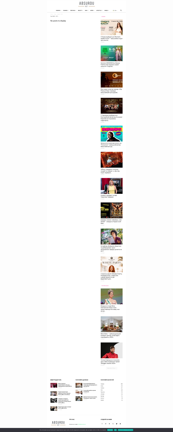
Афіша (106, 10)
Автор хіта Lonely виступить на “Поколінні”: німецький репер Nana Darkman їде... (111, 144)
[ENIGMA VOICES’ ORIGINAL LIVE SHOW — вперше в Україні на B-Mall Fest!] (112, 210)
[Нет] (171, 430)
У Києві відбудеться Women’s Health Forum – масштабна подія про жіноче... (111, 38)
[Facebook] (102, 423)
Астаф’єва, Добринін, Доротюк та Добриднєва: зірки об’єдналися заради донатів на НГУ (111, 248)
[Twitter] (116, 423)
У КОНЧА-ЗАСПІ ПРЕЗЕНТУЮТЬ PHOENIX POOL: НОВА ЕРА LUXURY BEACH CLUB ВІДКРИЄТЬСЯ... (111, 276)
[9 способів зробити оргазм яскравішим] (79, 392)
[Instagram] (105, 423)
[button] (121, 10)
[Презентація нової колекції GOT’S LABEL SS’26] (53, 408)
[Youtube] (120, 423)
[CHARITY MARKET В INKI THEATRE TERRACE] (112, 186)
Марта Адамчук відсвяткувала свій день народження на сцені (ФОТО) (65, 385)
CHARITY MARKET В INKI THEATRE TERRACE (109, 196)
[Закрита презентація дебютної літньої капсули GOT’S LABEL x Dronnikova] (53, 393)
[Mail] (109, 423)
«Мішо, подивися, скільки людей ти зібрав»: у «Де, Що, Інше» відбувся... (110, 171)
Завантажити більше (111, 368)
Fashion (65, 10)
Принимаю (110, 429)
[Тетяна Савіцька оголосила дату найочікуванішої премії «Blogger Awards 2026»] (112, 350)
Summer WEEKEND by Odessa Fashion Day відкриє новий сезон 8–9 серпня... (110, 64)
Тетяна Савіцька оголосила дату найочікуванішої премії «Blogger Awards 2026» (110, 361)
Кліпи (91, 10)
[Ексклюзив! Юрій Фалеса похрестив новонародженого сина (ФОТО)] (79, 385)
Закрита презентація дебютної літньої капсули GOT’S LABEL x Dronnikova (64, 393)
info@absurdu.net (82, 424)
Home (51, 14)
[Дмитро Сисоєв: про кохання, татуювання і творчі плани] (79, 398)
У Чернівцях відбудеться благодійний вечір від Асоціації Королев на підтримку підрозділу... (111, 118)
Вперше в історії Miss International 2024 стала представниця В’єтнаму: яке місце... (110, 308)
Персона (72, 10)
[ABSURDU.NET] (86, 4)
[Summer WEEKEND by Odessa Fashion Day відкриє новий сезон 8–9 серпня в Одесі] (112, 53)
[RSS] (113, 423)
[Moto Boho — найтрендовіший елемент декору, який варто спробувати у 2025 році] (112, 324)
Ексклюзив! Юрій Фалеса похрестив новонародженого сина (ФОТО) (90, 385)
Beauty (80, 10)
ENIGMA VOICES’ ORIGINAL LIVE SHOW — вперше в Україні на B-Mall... (111, 221)
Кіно (86, 10)
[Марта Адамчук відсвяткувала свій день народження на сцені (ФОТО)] (53, 385)
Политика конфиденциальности (125, 429)
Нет (115, 429)
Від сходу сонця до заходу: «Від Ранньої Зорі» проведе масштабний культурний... (111, 90)
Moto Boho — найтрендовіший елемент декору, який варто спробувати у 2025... (111, 335)
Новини (58, 10)
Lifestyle (98, 10)
